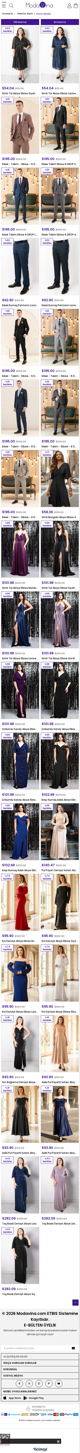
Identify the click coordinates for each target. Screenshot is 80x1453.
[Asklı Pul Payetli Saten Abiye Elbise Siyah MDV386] (20, 1114)
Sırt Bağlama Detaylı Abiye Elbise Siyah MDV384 (20, 1082)
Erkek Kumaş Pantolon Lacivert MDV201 (20, 305)
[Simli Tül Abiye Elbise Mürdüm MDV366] (20, 549)
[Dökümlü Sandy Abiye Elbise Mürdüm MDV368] (20, 690)
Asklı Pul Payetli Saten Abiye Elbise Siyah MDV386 (20, 1153)
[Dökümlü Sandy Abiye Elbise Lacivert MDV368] (20, 761)
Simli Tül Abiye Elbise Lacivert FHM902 (60, 93)
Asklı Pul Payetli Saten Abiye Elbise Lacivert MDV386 (60, 1153)
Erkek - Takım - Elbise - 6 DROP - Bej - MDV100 (20, 517)
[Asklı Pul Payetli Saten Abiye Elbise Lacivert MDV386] (60, 1114)
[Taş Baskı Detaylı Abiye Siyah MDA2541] (20, 1255)
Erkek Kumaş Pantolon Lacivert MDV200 (60, 305)
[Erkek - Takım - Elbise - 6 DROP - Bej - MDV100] (20, 478)
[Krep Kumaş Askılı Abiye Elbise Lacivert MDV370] (20, 831)
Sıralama (60, 22)
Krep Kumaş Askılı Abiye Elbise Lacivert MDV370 (20, 870)
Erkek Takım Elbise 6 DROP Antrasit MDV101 (60, 234)
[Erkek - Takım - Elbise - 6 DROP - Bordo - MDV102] (20, 125)
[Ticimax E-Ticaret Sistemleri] (40, 1450)
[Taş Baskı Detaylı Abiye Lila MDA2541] (60, 1184)
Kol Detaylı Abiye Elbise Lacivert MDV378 (20, 1011)
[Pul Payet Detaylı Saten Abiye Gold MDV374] (60, 831)
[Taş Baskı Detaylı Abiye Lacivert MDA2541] (20, 1184)
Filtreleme (20, 22)
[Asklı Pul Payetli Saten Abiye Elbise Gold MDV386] (60, 1043)
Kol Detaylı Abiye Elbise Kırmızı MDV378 (20, 941)
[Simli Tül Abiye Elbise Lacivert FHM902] (60, 54)
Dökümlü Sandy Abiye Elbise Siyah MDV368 (60, 729)
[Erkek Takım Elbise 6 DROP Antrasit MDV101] (60, 196)
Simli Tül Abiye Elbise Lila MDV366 (60, 658)
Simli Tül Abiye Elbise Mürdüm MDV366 (20, 588)
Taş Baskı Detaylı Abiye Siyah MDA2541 (20, 1294)
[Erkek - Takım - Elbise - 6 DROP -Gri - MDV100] (60, 337)
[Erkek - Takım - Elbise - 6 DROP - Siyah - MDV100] (20, 337)
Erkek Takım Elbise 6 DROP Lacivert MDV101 (20, 234)
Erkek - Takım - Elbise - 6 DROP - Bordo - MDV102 (20, 164)
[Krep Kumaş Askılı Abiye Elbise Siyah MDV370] (60, 761)
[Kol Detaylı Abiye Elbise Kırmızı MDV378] (20, 902)
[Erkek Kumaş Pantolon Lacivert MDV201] (20, 266)
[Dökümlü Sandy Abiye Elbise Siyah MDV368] (60, 690)
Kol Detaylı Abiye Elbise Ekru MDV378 (60, 1011)
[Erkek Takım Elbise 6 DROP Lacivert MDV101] (20, 196)
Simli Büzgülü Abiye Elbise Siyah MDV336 (60, 517)
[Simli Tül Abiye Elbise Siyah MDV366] (60, 549)
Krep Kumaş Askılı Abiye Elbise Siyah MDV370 (60, 800)
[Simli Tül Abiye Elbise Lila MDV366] (60, 619)
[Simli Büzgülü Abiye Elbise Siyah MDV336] (60, 478)
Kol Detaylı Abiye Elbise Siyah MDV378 (60, 941)
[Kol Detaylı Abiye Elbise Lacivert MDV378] (20, 973)
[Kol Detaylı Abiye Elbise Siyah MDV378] (60, 902)
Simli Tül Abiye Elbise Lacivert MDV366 (20, 658)
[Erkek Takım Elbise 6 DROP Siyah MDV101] (60, 125)
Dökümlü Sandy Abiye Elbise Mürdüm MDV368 (20, 729)
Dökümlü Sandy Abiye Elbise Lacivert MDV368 (20, 800)
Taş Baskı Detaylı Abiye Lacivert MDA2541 (20, 1223)
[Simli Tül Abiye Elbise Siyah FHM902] (20, 54)
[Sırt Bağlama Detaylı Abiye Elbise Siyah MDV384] (20, 1043)
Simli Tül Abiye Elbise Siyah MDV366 (60, 588)
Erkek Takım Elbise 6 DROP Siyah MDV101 (60, 164)
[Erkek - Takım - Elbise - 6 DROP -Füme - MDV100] (60, 408)
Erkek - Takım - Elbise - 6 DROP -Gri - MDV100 (60, 376)
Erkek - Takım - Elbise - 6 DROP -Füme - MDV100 (60, 446)
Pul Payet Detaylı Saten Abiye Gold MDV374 (60, 870)
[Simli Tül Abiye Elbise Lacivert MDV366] (20, 619)
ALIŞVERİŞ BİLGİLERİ (15, 1356)
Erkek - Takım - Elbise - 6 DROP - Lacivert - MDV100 (20, 446)
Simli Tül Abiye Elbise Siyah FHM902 (20, 93)
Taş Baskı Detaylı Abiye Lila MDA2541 (60, 1223)
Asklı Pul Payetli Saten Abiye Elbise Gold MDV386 (60, 1082)
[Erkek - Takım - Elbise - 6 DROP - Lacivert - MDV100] (20, 408)
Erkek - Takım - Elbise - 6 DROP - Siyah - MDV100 (20, 376)
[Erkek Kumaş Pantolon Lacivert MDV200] (60, 266)
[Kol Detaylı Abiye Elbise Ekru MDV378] (60, 973)
